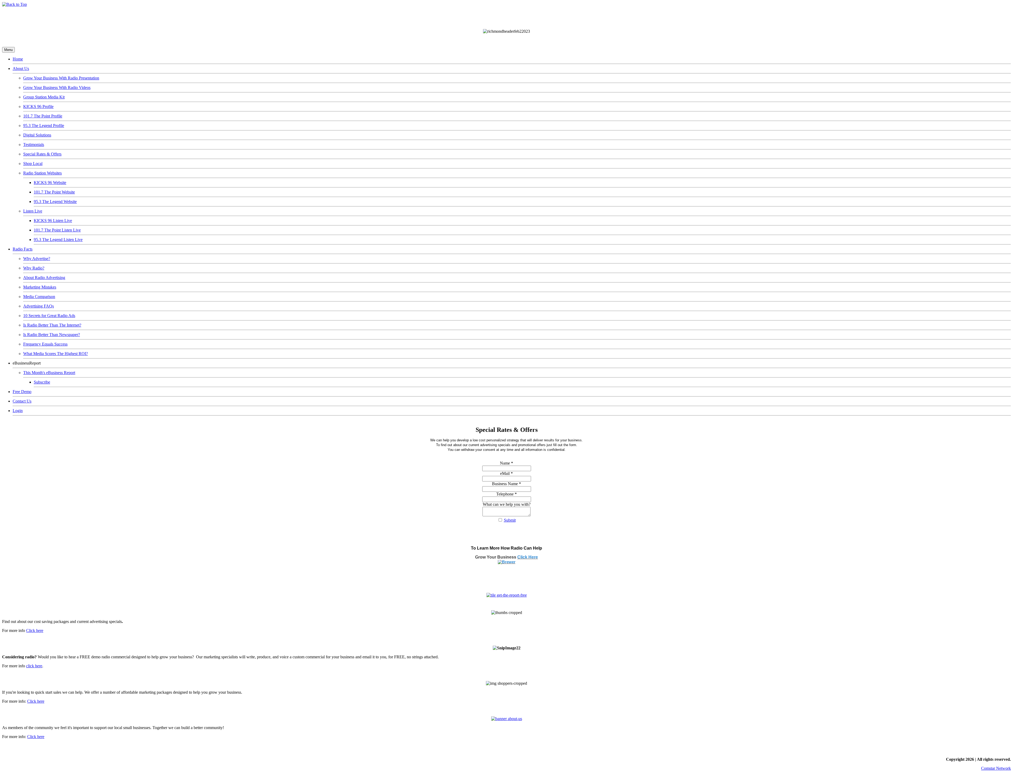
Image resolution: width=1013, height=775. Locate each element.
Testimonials (33, 144)
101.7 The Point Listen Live (57, 230)
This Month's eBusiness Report (49, 372)
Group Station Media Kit (44, 97)
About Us (21, 68)
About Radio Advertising (44, 277)
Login (18, 410)
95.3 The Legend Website (55, 201)
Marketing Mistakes (39, 287)
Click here (34, 630)
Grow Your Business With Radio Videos (56, 87)
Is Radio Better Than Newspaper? (51, 334)
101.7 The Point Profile (42, 116)
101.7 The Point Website (54, 192)
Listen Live (32, 211)
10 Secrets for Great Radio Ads (49, 315)
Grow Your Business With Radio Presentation (61, 78)
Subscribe (42, 382)
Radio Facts (22, 249)
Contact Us (22, 401)
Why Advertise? (36, 258)
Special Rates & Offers (42, 154)
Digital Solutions (37, 135)
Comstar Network (996, 768)
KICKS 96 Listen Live (53, 220)
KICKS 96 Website (50, 182)
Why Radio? (33, 268)
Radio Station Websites (42, 173)
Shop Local (32, 163)
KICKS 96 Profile (38, 106)
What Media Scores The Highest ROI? (55, 353)
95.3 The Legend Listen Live (58, 239)
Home (18, 59)
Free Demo (22, 391)
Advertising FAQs (38, 306)
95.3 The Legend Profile (43, 125)
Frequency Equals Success (45, 344)
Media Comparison (39, 296)
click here (34, 666)
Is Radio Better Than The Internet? (52, 325)
